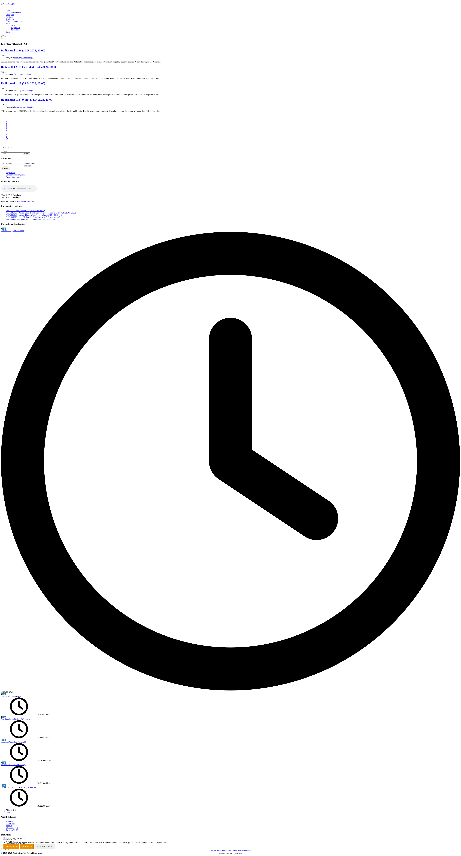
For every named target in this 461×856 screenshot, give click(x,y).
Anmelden (5, 168)
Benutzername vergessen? (15, 175)
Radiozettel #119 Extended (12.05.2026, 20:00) (29, 66)
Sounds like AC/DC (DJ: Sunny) (13, 765)
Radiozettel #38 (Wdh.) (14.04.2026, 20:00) (27, 99)
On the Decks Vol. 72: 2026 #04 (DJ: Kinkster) (19, 787)
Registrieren (10, 173)
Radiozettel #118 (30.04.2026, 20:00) (23, 83)
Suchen (4, 151)
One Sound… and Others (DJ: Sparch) (15, 719)
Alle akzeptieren (11, 846)
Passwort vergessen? (13, 177)
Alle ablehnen (27, 846)
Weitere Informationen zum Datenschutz (225, 850)
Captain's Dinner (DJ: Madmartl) (13, 742)
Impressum (246, 850)
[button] (8, 23)
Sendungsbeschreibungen (23, 58)
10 (7, 139)
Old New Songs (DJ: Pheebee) (12, 231)
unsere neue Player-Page (24, 201)
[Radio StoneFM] (8, 4)
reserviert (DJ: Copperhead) (11, 696)
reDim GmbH (238, 853)
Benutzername (29, 163)
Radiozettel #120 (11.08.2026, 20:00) (23, 50)
